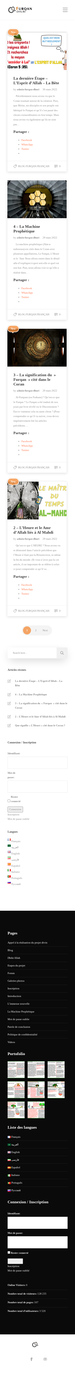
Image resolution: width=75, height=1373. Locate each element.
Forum (11, 973)
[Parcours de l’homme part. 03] (56, 1069)
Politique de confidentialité (22, 1034)
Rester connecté (16, 799)
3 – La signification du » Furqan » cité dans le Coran (41, 705)
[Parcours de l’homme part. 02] (36, 1069)
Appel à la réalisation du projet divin (27, 942)
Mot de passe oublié (18, 818)
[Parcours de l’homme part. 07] (16, 1109)
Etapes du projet (16, 965)
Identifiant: (14, 753)
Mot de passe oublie (18, 1019)
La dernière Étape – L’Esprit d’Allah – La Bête (38, 683)
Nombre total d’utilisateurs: (23, 1310)
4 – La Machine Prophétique (31, 694)
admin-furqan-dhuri (28, 89)
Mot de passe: (11, 775)
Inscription (13, 814)
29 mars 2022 (50, 237)
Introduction (14, 996)
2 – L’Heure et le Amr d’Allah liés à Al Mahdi (40, 716)
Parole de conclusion (19, 1026)
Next (45, 630)
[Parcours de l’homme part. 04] (16, 1089)
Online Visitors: (17, 1285)
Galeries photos (16, 980)
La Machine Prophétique (21, 1011)
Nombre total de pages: (21, 1302)
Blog (10, 950)
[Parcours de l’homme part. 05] (36, 1089)
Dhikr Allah (14, 957)
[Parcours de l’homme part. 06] (56, 1089)
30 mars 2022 (50, 89)
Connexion (15, 809)
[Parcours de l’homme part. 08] (36, 1109)
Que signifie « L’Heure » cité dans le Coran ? (40, 725)
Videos (11, 1042)
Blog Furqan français (33, 166)
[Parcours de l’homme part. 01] (16, 1069)
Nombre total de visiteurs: (22, 1293)
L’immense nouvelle (19, 1003)
